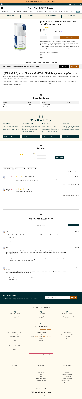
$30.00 (64, 66)
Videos (41, 376)
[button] (41, 154)
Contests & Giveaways (41, 380)
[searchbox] (7, 169)
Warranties (41, 370)
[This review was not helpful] (78, 184)
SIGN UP (73, 297)
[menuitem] (15, 368)
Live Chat (49, 329)
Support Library (38, 336)
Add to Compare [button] (43, 34)
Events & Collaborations (67, 374)
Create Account (15, 370)
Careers (67, 372)
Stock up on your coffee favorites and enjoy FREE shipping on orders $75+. (41, 1)
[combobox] (11, 8)
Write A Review (59, 157)
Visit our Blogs (67, 136)
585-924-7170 (43, 329)
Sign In (15, 368)
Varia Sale (30, 15)
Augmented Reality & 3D (41, 378)
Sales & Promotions (41, 368)
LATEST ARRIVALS (71, 15)
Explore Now (71, 16)
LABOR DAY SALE (10, 15)
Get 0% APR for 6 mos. (51, 15)
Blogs (41, 374)
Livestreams (67, 382)
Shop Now (10, 16)
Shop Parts (26, 136)
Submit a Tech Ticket (47, 336)
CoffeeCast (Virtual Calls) (66, 380)
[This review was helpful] (75, 184)
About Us (67, 368)
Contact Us (67, 370)
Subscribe (67, 384)
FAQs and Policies (67, 376)
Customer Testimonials (67, 378)
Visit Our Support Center (9, 136)
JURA (43, 27)
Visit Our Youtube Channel (49, 136)
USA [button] (3, 4)
